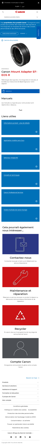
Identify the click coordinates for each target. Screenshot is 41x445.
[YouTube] (30, 437)
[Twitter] (25, 437)
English (17, 6)
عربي (23, 6)
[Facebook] (11, 437)
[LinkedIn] (20, 437)
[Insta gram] (16, 437)
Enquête (38, 32)
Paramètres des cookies (20, 428)
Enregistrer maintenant (9, 33)
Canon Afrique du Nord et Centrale (20, 433)
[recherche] (3, 12)
